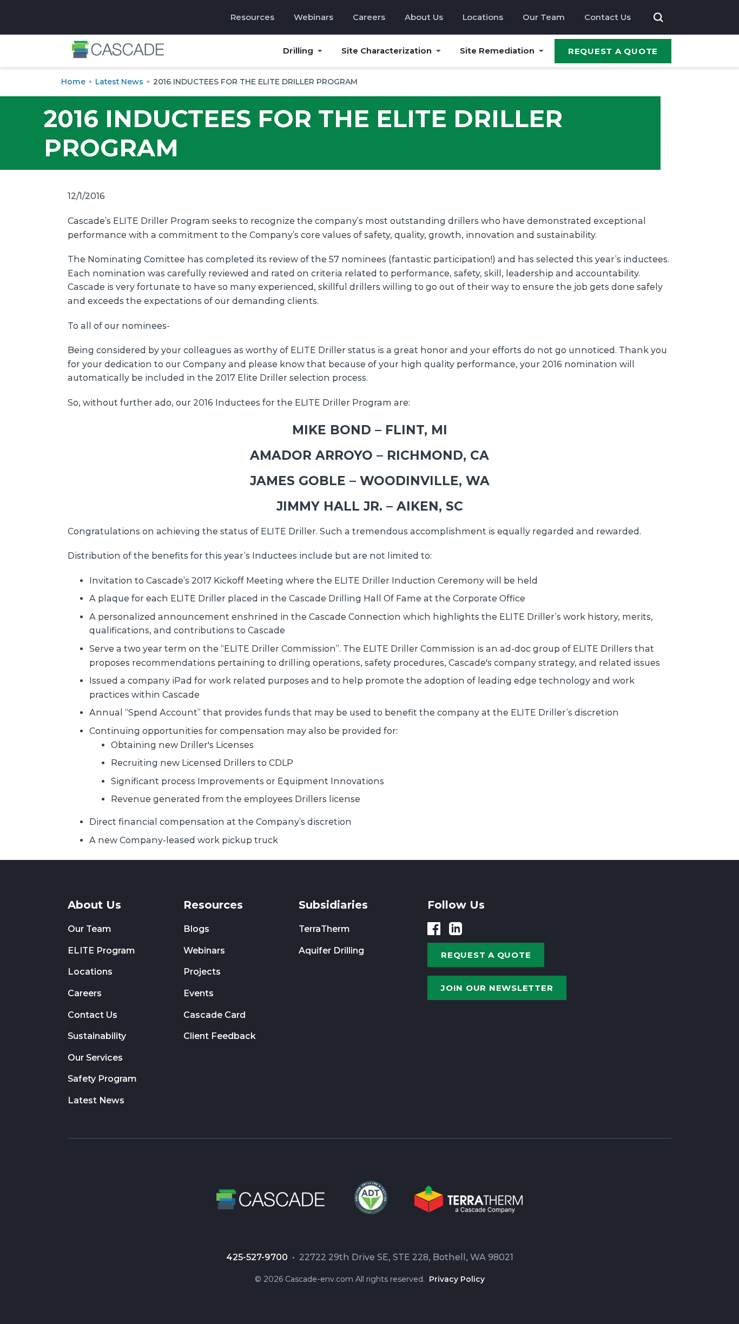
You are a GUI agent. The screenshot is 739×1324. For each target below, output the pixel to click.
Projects (202, 971)
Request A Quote (613, 51)
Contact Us (607, 17)
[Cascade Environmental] (118, 51)
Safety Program (102, 1079)
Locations (483, 17)
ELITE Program (101, 950)
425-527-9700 (257, 1257)
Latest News (96, 1100)
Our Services (95, 1057)
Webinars (313, 17)
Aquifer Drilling (331, 950)
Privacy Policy (457, 1279)
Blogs (196, 929)
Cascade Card (214, 1015)
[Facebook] (433, 928)
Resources (252, 17)
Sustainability (97, 1036)
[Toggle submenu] (320, 51)
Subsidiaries (333, 904)
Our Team (544, 17)
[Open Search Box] (658, 17)
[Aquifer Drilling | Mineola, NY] (369, 1201)
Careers (369, 17)
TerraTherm (324, 929)
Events (198, 993)
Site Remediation (497, 50)
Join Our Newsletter (497, 988)
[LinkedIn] (455, 928)
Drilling (298, 50)
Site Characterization (386, 50)
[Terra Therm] (468, 1201)
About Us (424, 17)
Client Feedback (219, 1036)
